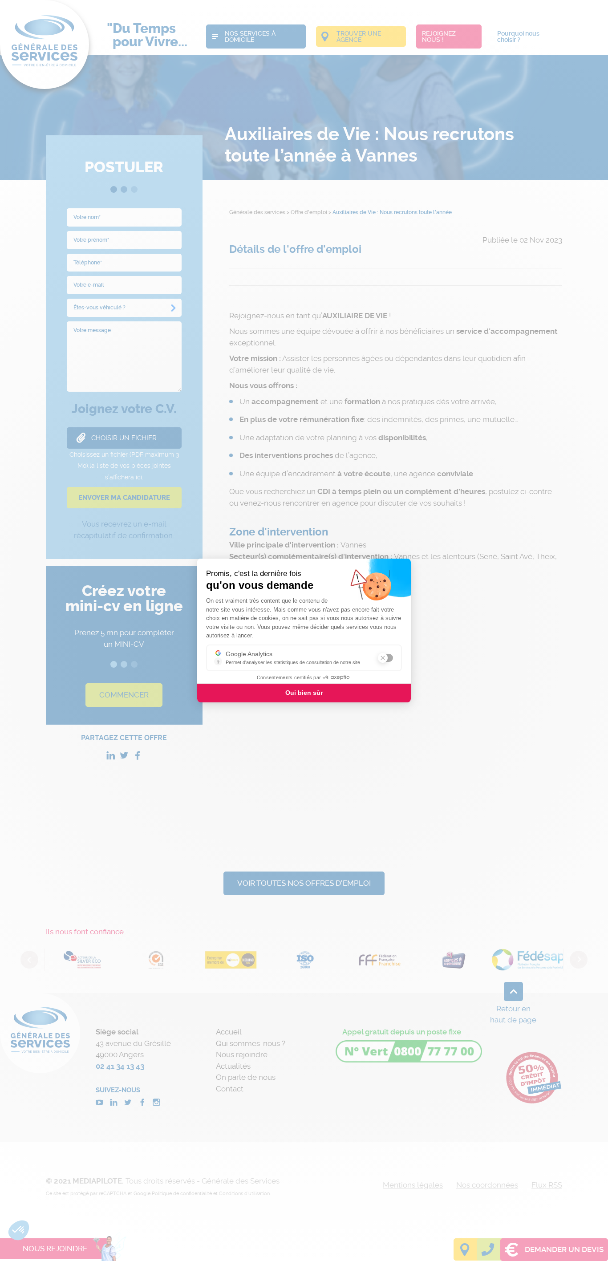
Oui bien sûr (304, 692)
